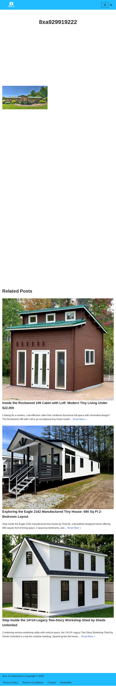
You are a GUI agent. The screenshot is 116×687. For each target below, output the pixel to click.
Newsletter (66, 682)
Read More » (80, 419)
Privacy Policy (10, 682)
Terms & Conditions (32, 682)
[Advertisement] (58, 63)
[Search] (111, 5)
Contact (52, 682)
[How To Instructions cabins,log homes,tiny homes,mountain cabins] (11, 5)
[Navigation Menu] (104, 4)
